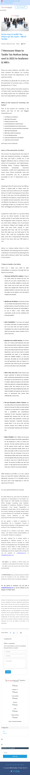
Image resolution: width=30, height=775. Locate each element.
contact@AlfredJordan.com (10, 1)
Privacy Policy (9, 764)
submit (8, 672)
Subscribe (15, 756)
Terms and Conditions (19, 764)
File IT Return (21, 7)
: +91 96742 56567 (7, 3)
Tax (4, 731)
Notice (5, 733)
